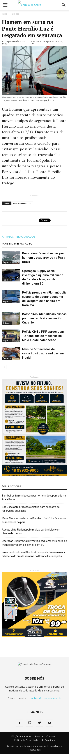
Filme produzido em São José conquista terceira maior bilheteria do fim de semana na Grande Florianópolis (33, 554)
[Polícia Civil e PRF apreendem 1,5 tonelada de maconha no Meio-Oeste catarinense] (11, 336)
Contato (50, 736)
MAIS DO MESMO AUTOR (18, 243)
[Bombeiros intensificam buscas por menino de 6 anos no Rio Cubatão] (11, 318)
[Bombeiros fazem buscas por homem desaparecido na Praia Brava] (11, 257)
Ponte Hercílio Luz (22, 203)
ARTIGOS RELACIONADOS (18, 236)
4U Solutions (48, 740)
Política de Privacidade (26, 740)
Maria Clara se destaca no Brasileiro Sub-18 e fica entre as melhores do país (34, 520)
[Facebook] (19, 723)
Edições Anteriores (21, 736)
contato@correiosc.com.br (45, 698)
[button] (64, 5)
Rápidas (7, 262)
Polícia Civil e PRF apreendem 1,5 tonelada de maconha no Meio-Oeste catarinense (43, 336)
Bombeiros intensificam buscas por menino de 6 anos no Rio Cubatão (44, 318)
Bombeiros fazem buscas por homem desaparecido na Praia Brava (43, 257)
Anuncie (39, 736)
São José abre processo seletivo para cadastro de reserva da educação (31, 508)
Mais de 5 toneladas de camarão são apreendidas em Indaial (43, 353)
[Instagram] (29, 723)
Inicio (4, 13)
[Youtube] (49, 723)
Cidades (6, 323)
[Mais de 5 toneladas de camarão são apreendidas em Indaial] (11, 353)
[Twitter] (39, 723)
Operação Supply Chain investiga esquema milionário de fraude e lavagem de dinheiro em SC (34, 542)
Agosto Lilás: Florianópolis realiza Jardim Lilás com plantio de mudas (31, 531)
